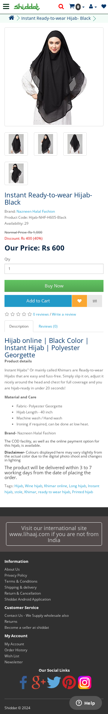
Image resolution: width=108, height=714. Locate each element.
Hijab (18, 485)
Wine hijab (33, 485)
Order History (15, 649)
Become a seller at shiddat (26, 627)
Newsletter (13, 661)
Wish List (11, 655)
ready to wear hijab (54, 491)
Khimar (30, 491)
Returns (10, 621)
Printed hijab (82, 491)
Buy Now (54, 286)
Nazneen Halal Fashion (35, 211)
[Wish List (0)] (103, 6)
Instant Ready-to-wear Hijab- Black (56, 18)
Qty (7, 259)
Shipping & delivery (20, 587)
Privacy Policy (15, 575)
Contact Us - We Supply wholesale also (36, 615)
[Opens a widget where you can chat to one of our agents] (85, 703)
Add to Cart (38, 301)
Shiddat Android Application (27, 599)
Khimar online (55, 485)
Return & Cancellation (22, 593)
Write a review (64, 314)
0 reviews (41, 314)
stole (18, 491)
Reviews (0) (48, 326)
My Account (14, 643)
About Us (12, 569)
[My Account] (93, 6)
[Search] (62, 7)
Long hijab (77, 485)
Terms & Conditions (21, 581)
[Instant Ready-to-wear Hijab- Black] (54, 76)
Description (18, 326)
